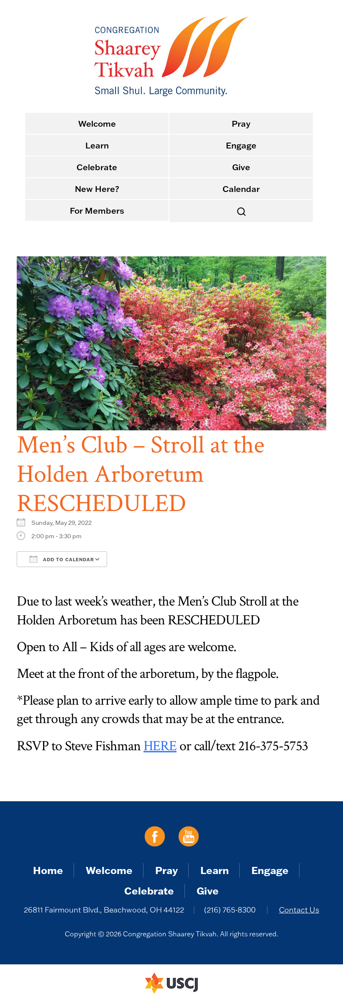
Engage (241, 145)
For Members (97, 210)
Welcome (97, 123)
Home (48, 870)
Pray (241, 123)
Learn (97, 145)
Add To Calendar (67, 559)
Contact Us (299, 910)
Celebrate (97, 166)
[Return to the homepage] (171, 56)
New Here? (97, 188)
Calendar (241, 188)
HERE (160, 746)
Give (241, 166)
